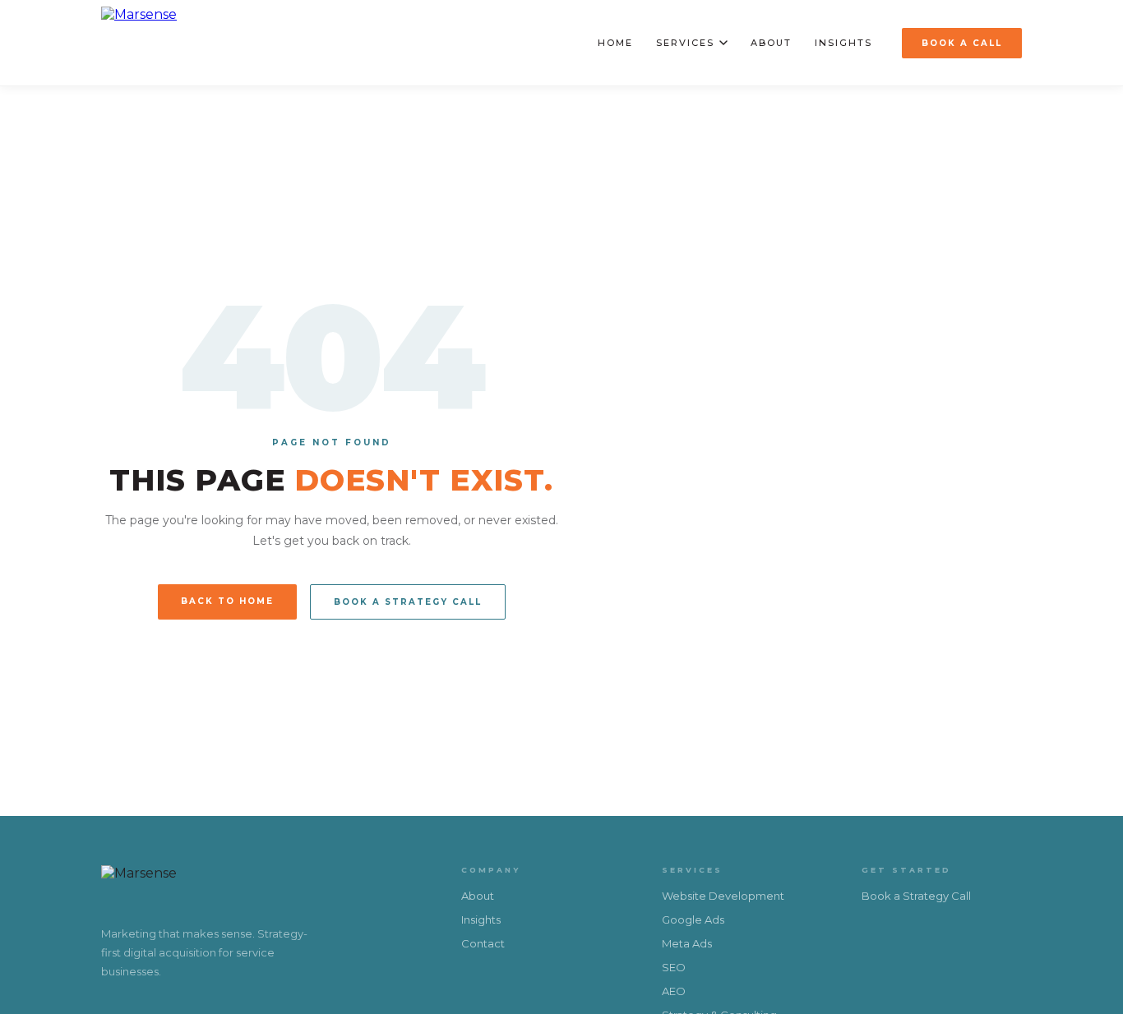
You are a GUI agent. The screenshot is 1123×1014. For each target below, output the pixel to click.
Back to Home (227, 601)
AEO (674, 991)
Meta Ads (687, 943)
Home (615, 42)
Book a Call (962, 43)
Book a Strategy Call (408, 602)
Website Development (723, 895)
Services (685, 42)
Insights (843, 42)
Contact (483, 943)
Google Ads (693, 919)
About (771, 42)
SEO (674, 967)
